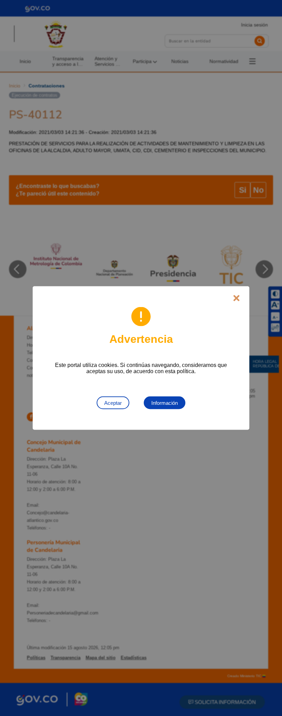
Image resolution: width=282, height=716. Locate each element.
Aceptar (113, 403)
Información (164, 403)
